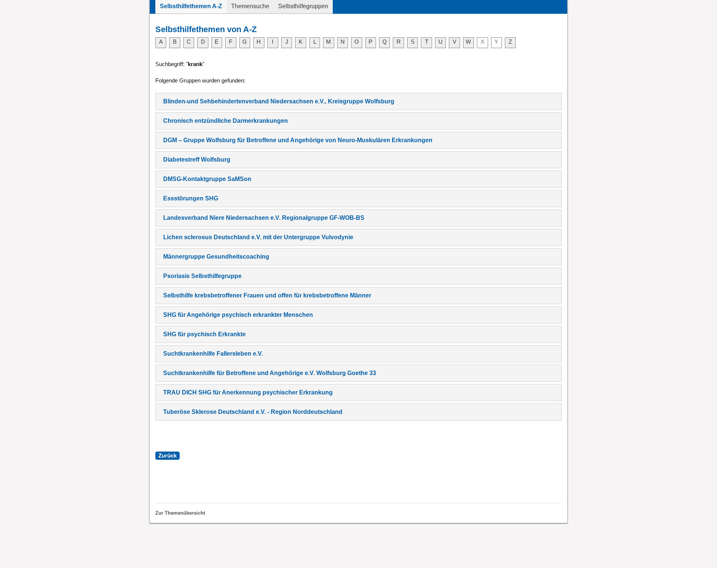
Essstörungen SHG (190, 198)
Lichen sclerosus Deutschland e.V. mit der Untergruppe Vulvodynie (258, 237)
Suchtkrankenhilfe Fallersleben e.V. (213, 353)
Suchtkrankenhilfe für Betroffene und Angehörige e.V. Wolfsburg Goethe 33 (269, 373)
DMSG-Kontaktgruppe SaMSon (207, 179)
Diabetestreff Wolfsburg (196, 159)
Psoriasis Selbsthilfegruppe (202, 276)
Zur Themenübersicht (180, 513)
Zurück (167, 456)
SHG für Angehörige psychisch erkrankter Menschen (238, 315)
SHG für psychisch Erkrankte (204, 334)
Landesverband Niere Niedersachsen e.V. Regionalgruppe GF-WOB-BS (263, 218)
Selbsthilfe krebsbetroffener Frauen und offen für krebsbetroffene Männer (267, 295)
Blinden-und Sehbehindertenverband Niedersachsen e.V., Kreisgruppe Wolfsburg (278, 101)
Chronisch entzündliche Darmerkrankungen (225, 121)
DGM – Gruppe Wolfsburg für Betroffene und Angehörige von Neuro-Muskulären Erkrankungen (297, 140)
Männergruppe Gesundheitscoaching (216, 256)
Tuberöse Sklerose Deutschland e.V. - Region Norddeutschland (252, 412)
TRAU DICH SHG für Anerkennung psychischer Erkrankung (248, 392)
